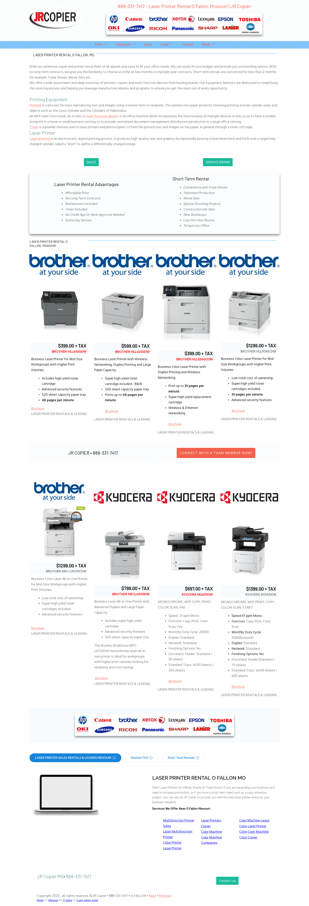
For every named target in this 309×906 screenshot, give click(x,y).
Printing (35, 105)
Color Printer (172, 842)
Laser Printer (172, 848)
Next (152, 896)
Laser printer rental (87, 900)
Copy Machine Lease (254, 820)
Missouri (53, 900)
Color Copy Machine (254, 832)
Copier (206, 826)
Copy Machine (211, 832)
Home (40, 900)
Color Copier (248, 837)
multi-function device (102, 116)
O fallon (67, 900)
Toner (34, 127)
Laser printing (40, 138)
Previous (165, 896)
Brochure (37, 408)
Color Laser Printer (252, 826)
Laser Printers (211, 820)
